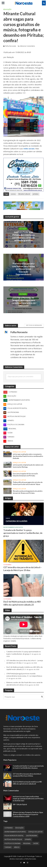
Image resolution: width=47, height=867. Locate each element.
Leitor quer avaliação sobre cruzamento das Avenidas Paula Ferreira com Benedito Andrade (28, 456)
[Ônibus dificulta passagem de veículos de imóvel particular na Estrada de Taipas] (7, 482)
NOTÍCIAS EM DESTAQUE (13, 839)
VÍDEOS (16, 847)
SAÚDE (35, 843)
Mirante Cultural (24, 194)
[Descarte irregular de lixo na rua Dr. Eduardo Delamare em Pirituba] (7, 473)
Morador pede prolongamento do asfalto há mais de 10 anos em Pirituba (27, 492)
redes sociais (28, 148)
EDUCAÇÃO (7, 9)
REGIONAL (26, 843)
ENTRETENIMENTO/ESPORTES (13, 527)
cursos (13, 194)
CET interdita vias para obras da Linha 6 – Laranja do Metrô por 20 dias (22, 568)
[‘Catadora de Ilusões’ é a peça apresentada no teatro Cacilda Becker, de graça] (23, 514)
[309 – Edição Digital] (7, 806)
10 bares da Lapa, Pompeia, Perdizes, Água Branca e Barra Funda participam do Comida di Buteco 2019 (28, 814)
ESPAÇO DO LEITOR (19, 452)
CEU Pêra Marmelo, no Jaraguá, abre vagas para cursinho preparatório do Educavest (24, 301)
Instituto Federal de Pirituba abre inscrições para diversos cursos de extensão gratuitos (23, 236)
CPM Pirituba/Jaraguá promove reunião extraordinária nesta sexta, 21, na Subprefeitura (24, 674)
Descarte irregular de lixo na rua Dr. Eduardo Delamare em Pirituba (25, 475)
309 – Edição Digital (20, 804)
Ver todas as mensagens (34, 325)
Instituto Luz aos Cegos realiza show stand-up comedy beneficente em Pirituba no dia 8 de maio (28, 799)
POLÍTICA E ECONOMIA (12, 843)
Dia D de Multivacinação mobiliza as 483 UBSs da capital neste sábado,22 (22, 603)
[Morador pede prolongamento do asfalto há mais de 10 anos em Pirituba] (7, 491)
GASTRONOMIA (31, 836)
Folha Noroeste (10, 46)
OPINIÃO (28, 839)
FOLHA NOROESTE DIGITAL (14, 836)
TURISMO (8, 847)
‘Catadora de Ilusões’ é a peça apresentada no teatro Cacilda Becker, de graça (22, 533)
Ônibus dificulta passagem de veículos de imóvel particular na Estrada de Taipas (28, 483)
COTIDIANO (7, 564)
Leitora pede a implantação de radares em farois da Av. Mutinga (28, 466)
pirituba (35, 194)
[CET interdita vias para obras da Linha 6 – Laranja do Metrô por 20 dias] (23, 551)
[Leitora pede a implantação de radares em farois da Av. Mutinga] (7, 465)
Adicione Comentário (27, 46)
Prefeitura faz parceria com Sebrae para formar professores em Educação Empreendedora (23, 269)
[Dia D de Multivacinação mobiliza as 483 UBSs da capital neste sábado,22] (23, 585)
